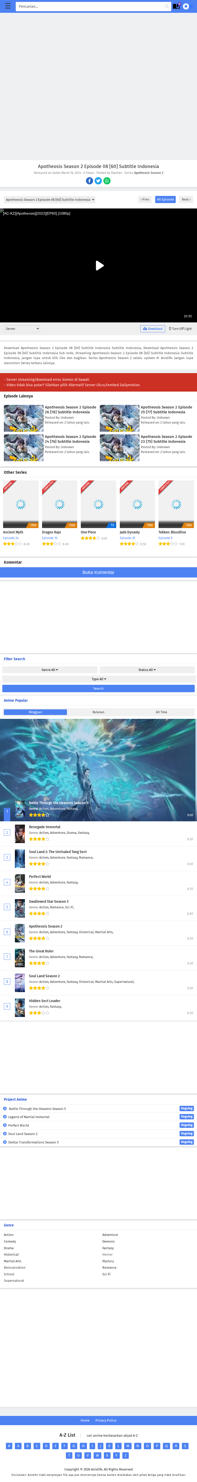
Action (9, 1235)
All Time (161, 712)
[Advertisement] (98, 49)
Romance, (86, 857)
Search (98, 688)
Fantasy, (72, 809)
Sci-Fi (106, 1274)
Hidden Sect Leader (44, 1001)
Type (97, 679)
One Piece (88, 532)
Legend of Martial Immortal (100, 1117)
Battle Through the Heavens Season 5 (58, 803)
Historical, (87, 932)
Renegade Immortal (44, 827)
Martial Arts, (104, 932)
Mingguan (35, 712)
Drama (9, 1248)
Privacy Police (105, 1420)
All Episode (165, 199)
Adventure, (58, 809)
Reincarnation (15, 1267)
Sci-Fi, (69, 907)
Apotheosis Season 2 (148, 173)
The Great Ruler (41, 951)
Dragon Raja (51, 532)
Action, (44, 809)
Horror (107, 1254)
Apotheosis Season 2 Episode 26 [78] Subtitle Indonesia (70, 409)
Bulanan (98, 712)
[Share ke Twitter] (99, 181)
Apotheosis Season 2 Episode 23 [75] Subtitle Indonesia (166, 439)
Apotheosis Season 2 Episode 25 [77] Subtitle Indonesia (166, 409)
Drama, (72, 833)
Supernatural (14, 1281)
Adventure (110, 1235)
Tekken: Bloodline (172, 532)
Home (85, 1420)
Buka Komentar (98, 572)
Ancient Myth (13, 532)
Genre (48, 670)
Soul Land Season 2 (44, 976)
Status (146, 670)
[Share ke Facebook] (90, 181)
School (9, 1274)
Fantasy (108, 1248)
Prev (145, 199)
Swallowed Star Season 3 (48, 901)
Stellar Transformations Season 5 (100, 1142)
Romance (109, 1267)
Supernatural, (124, 982)
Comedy (10, 1241)
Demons (108, 1241)
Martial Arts (12, 1261)
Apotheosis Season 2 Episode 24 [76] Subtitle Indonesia (70, 439)
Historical (11, 1254)
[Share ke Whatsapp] (107, 181)
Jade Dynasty (130, 532)
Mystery (108, 1261)
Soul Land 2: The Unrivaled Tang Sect (58, 852)
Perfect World (40, 877)
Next (186, 199)
